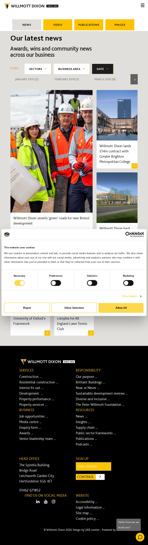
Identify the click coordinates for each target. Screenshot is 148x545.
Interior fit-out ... (31, 388)
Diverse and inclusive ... (93, 399)
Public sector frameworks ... (96, 433)
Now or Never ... (87, 388)
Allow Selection (74, 307)
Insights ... (83, 422)
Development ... (31, 393)
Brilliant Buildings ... (90, 382)
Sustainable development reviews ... (102, 393)
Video (57, 25)
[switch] (56, 283)
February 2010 (67, 79)
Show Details (129, 296)
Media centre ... (30, 422)
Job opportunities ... (33, 416)
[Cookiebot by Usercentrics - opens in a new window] (128, 234)
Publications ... (86, 438)
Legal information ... (90, 507)
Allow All (121, 307)
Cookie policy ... (87, 518)
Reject (27, 307)
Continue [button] (91, 476)
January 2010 (26, 79)
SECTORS (35, 69)
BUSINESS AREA (69, 69)
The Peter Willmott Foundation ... (100, 404)
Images (119, 25)
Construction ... (30, 376)
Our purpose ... (86, 376)
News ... (81, 416)
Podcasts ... (84, 444)
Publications (88, 25)
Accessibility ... (87, 502)
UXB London (92, 529)
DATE (100, 69)
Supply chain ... (87, 427)
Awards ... (26, 433)
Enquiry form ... (30, 427)
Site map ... (84, 513)
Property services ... (33, 404)
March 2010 (105, 79)
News (26, 25)
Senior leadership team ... (37, 438)
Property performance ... (36, 399)
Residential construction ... (38, 382)
